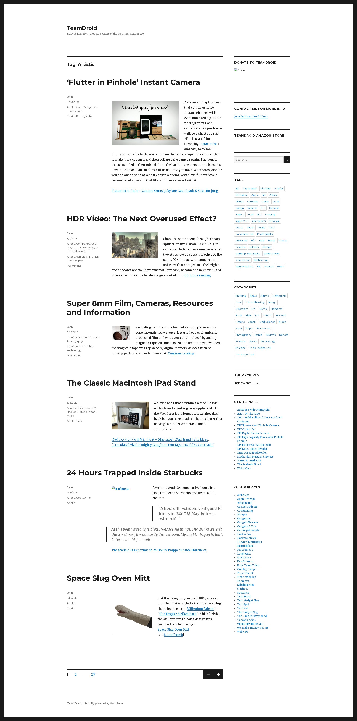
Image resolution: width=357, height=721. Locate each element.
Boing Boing (244, 503)
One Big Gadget (247, 569)
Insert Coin (242, 220)
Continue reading (197, 275)
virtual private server (250, 623)
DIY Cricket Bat (246, 429)
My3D (261, 227)
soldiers (254, 246)
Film (74, 247)
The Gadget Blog (247, 612)
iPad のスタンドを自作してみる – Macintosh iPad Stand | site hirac (160, 439)
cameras (81, 256)
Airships (278, 188)
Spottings (243, 592)
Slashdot (242, 588)
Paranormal (264, 328)
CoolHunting (245, 510)
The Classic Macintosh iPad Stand (131, 382)
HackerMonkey (246, 538)
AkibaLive (243, 495)
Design (87, 107)
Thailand (241, 347)
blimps (240, 201)
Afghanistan (250, 188)
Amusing (241, 295)
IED (259, 214)
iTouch (239, 227)
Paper (249, 328)
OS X (272, 227)
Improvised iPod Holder (252, 452)
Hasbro (240, 214)
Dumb (87, 497)
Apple (70, 407)
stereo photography (248, 253)
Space (253, 341)
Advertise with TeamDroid (253, 409)
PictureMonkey (246, 577)
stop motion (243, 259)
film (90, 256)
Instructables (245, 545)
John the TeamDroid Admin (251, 116)
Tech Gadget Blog (248, 600)
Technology (74, 350)
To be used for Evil (260, 347)
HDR (96, 256)
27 (94, 674)
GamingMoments (248, 530)
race (262, 240)
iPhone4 (274, 220)
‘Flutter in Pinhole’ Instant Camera (133, 82)
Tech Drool (244, 596)
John (70, 96)
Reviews (271, 334)
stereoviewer (272, 253)
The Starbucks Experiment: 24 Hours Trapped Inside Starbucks (159, 550)
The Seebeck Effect (249, 464)
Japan (91, 411)
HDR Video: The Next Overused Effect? (141, 218)
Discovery (242, 308)
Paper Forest (245, 573)
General (274, 207)
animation (242, 194)
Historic (82, 411)
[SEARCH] (287, 159)
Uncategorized (245, 354)
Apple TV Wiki (246, 499)
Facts (239, 315)
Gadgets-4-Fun (246, 526)
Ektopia (242, 514)
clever (265, 201)
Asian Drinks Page (248, 413)
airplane (266, 188)
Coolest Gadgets (247, 506)
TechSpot (243, 604)
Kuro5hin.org (245, 549)
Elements (276, 308)
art (264, 194)
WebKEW (242, 631)
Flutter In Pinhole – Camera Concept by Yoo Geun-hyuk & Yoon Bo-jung (165, 191)
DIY (95, 107)
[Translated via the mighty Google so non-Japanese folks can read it (162, 445)
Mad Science (267, 321)
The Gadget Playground (252, 616)
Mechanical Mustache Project (255, 456)
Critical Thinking (254, 302)
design (240, 207)
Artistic (71, 107)
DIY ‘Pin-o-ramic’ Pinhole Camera (258, 425)
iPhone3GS (259, 220)
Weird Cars (244, 468)
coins (276, 201)
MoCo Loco (244, 557)
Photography (75, 110)
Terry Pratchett (244, 266)
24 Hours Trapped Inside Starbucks (134, 472)
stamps (266, 246)
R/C (253, 240)
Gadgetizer (244, 518)
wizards (269, 266)
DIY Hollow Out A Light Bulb (254, 445)
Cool (79, 107)
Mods (70, 415)
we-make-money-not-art (252, 627)
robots (283, 240)
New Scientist (245, 561)
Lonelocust (244, 553)
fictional (252, 207)
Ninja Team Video (248, 565)
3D (237, 188)
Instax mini (208, 144)
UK (259, 266)
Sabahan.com (245, 584)
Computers (83, 243)
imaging (270, 214)
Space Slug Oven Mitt (108, 578)
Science (241, 246)
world (280, 266)
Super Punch (173, 634)
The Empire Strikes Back (178, 614)
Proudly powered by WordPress (104, 703)
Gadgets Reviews (247, 522)
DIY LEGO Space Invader (252, 448)
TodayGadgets (246, 620)
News (239, 328)
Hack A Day (244, 534)
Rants (271, 240)
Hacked (72, 411)
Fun (97, 337)
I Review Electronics (249, 542)
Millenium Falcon (200, 608)
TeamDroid (82, 28)
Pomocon (243, 581)
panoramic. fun (244, 233)
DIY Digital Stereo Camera (253, 433)
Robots (283, 334)
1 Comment (74, 265)
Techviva (242, 608)
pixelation (241, 240)
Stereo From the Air (249, 460)
